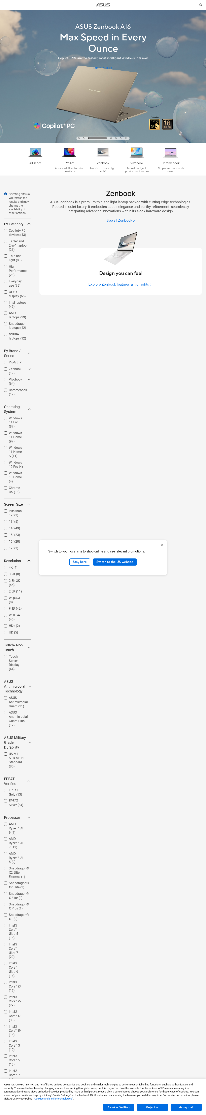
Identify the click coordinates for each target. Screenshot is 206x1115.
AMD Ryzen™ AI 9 (15, 824)
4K (6, 566)
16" (6, 540)
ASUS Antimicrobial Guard (13, 698)
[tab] (79, 138)
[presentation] (5, 193)
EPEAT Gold (12, 789)
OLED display (13, 291)
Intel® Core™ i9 (14, 1026)
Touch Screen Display (13, 657)
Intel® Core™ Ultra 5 (13, 926)
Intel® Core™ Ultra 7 (13, 944)
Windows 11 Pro (15, 417)
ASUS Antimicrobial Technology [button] (14, 686)
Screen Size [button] (13, 504)
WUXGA (9, 614)
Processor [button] (12, 817)
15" (6, 534)
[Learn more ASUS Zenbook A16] (103, 142)
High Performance (13, 267)
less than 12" (13, 510)
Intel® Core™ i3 (14, 981)
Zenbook (10, 368)
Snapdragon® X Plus (15, 904)
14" (6, 527)
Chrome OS (12, 487)
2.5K (7, 590)
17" (6, 547)
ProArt (8, 361)
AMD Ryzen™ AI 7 (15, 839)
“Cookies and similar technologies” (53, 1098)
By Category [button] (14, 224)
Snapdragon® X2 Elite (14, 883)
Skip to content (5, 12)
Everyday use (13, 280)
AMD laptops (13, 312)
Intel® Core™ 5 (14, 1055)
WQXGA (9, 597)
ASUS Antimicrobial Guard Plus (13, 713)
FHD (7, 607)
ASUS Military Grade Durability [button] (15, 742)
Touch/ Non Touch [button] (13, 647)
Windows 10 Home (13, 473)
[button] (5, 5)
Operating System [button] (12, 409)
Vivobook (10, 378)
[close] (162, 545)
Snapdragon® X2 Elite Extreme (15, 868)
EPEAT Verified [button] (10, 781)
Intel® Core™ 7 (14, 1070)
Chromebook (13, 389)
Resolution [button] (12, 561)
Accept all (186, 1107)
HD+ (7, 625)
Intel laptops (13, 301)
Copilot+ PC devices (12, 231)
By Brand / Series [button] (12, 353)
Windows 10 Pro (15, 461)
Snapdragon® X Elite (15, 894)
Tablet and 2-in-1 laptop (15, 241)
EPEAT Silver (13, 800)
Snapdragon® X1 (14, 915)
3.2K (7, 573)
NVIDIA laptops (15, 333)
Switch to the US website (114, 562)
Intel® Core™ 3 (14, 1040)
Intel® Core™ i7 (14, 1011)
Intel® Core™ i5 (14, 996)
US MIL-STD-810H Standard (15, 754)
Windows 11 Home (13, 433)
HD (6, 631)
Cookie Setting (119, 1107)
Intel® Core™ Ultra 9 (13, 963)
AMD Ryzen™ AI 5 (15, 854)
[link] (103, 4)
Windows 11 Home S (13, 448)
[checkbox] (17, 246)
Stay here (80, 562)
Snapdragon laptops (13, 324)
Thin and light (14, 255)
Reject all (152, 1107)
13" (6, 521)
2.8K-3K (9, 580)
